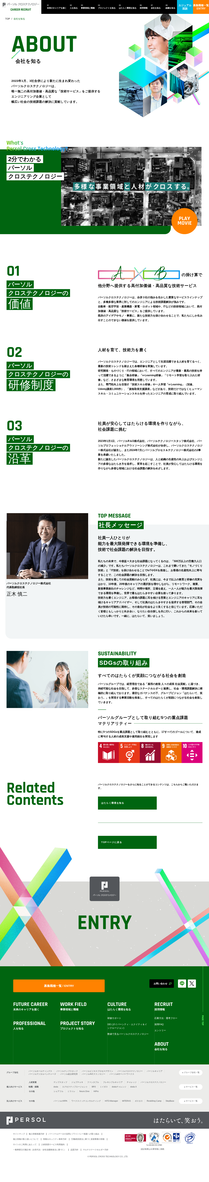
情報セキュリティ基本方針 (55, 1139)
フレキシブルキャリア (113, 1082)
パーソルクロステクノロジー (130, 1071)
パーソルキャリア (154, 1071)
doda (56, 1087)
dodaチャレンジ (119, 1087)
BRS (94, 1087)
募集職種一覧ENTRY (201, 7)
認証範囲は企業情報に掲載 (152, 1149)
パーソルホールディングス (40, 1071)
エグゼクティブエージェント (75, 1087)
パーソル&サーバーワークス (121, 1074)
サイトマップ (19, 1134)
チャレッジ (132, 1082)
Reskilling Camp (154, 1101)
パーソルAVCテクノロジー (93, 1074)
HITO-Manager (111, 1101)
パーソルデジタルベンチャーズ (42, 1074)
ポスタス (139, 1101)
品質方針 (74, 1150)
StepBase (170, 1101)
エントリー (160, 1030)
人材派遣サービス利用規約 (53, 1144)
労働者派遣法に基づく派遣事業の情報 (87, 1139)
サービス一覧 (192, 1087)
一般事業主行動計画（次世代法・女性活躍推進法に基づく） (39, 1150)
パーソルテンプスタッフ (67, 1071)
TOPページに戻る (111, 842)
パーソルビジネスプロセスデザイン (97, 1071)
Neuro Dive (84, 1091)
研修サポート (114, 1018)
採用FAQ (159, 1024)
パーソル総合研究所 (69, 1074)
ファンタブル (93, 1082)
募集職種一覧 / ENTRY (59, 985)
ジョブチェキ (77, 1082)
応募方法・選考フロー (165, 1018)
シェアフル (58, 1091)
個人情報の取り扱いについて (26, 1139)
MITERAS (126, 1101)
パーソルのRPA (60, 1101)
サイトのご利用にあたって (25, 1144)
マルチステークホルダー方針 (95, 1150)
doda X (133, 1087)
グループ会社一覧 (192, 1072)
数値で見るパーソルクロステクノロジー (128, 1034)
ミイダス (104, 1087)
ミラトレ (71, 1091)
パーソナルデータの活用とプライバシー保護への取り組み (73, 1134)
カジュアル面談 (185, 7)
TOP (7, 18)
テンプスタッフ (60, 1082)
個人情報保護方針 (36, 1134)
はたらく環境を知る (112, 803)
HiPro (96, 1091)
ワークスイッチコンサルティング (86, 1101)
